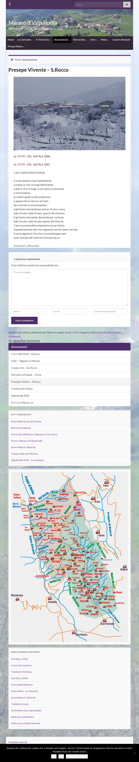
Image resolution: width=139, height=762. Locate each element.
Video (104, 39)
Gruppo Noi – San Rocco (24, 367)
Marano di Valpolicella (32, 22)
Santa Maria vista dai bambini (26, 710)
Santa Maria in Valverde (23, 447)
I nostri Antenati (121, 39)
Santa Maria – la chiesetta (24, 691)
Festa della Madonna (22, 684)
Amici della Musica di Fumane (26, 421)
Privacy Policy (15, 46)
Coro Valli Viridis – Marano (25, 354)
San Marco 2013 (19, 658)
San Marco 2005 (19, 678)
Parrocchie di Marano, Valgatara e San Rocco (34, 434)
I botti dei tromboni (21, 665)
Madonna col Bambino (22, 716)
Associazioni (61, 39)
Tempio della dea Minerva (24, 453)
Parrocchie (79, 39)
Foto (93, 39)
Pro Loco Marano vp (22, 402)
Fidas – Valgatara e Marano (25, 360)
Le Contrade (24, 39)
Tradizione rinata (20, 704)
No (61, 756)
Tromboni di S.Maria (22, 388)
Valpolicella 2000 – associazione (27, 460)
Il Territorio (42, 39)
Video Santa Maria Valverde (25, 723)
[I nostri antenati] (9, 3)
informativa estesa (77, 756)
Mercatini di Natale (21, 427)
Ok (53, 756)
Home (11, 39)
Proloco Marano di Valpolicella (26, 440)
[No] (134, 753)
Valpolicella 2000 (20, 395)
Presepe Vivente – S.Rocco (26, 381)
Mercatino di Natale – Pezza (26, 374)
